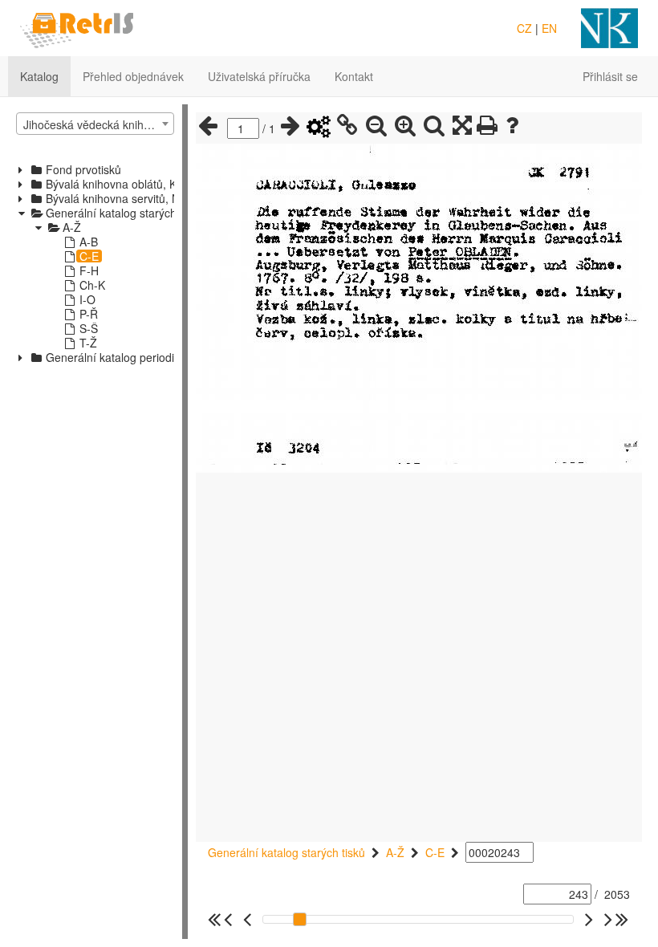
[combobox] (95, 123)
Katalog (39, 76)
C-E (435, 852)
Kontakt (354, 76)
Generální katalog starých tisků (286, 852)
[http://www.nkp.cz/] (609, 26)
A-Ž (395, 852)
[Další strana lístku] (290, 126)
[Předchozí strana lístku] (208, 126)
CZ (524, 28)
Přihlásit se (610, 76)
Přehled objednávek (133, 76)
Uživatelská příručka (259, 76)
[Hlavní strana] (76, 26)
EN (549, 28)
